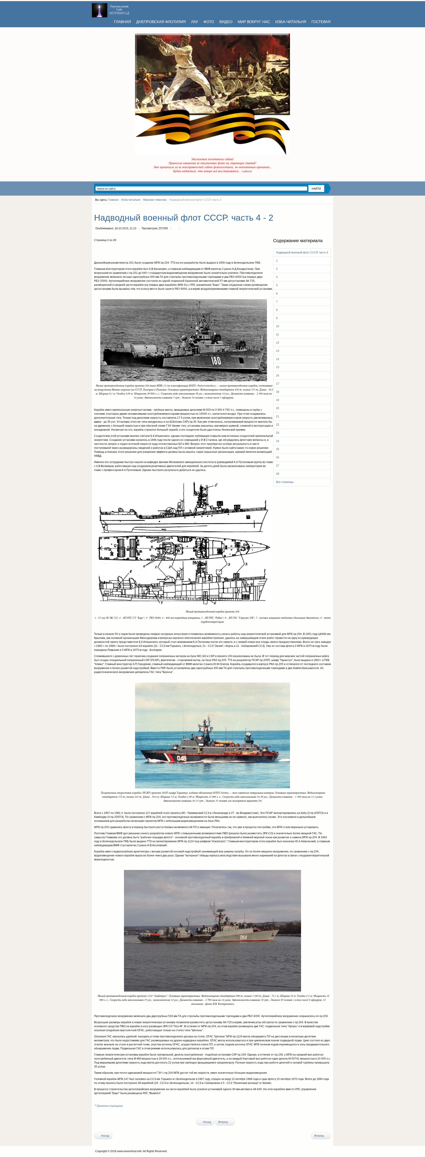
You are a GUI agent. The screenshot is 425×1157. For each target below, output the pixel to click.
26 (277, 457)
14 (277, 359)
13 (277, 350)
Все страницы (285, 482)
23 (277, 432)
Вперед (223, 1122)
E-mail (183, 229)
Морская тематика (154, 199)
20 (277, 408)
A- (329, 208)
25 (277, 449)
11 (277, 334)
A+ (321, 208)
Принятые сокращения (110, 1105)
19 (277, 400)
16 (277, 375)
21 (277, 416)
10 (277, 326)
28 (277, 473)
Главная (113, 199)
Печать (175, 229)
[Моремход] (111, 9)
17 (277, 383)
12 (277, 342)
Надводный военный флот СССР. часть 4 (302, 252)
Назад (206, 1122)
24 (277, 441)
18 (277, 391)
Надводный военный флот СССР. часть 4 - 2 (183, 217)
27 (277, 465)
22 (277, 424)
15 (277, 367)
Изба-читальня (130, 199)
